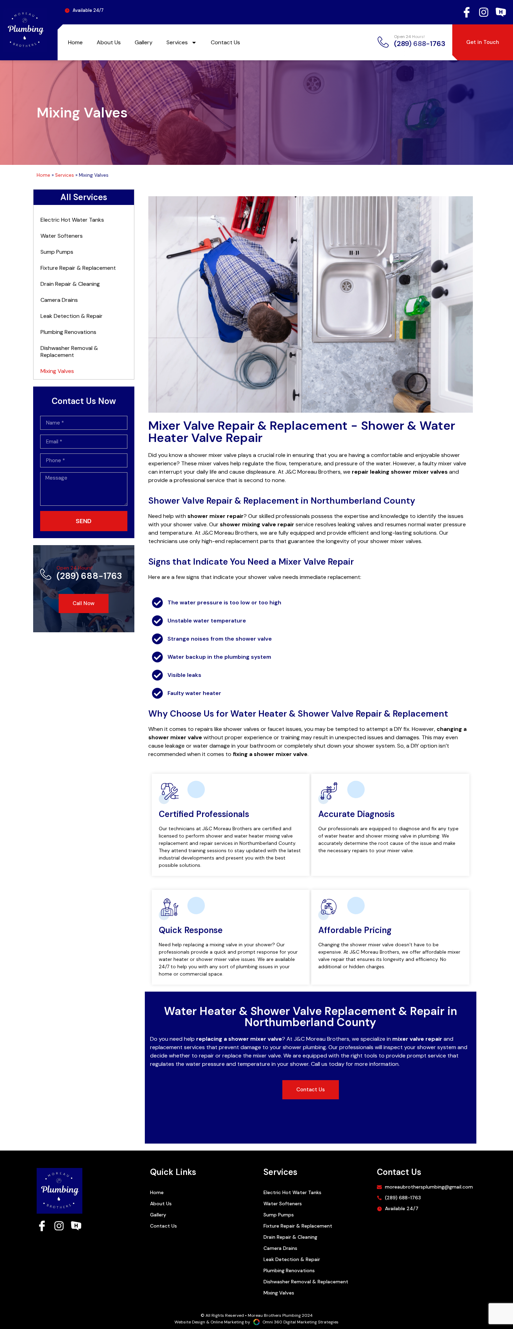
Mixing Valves (57, 371)
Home (75, 42)
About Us (109, 42)
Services (177, 42)
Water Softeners (61, 235)
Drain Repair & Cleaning (70, 284)
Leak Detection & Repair (71, 316)
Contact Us (225, 42)
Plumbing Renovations (68, 332)
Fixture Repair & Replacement (78, 268)
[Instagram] (483, 12)
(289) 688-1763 (89, 573)
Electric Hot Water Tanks (72, 219)
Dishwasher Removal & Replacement (69, 351)
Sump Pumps (56, 251)
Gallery (144, 42)
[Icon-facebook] (466, 12)
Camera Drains (59, 300)
